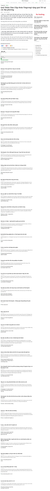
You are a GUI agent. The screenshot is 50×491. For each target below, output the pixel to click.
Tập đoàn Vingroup (11, 49)
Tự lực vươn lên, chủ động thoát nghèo (9, 247)
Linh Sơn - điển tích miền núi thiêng (9, 410)
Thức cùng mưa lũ (5, 311)
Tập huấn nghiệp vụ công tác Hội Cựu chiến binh (11, 453)
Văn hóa (33, 2)
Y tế (39, 2)
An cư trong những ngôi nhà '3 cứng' (9, 466)
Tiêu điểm (7, 2)
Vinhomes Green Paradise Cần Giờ (42, 55)
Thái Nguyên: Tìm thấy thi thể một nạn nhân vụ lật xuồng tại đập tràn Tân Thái (41, 27)
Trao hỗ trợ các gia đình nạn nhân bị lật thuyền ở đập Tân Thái (15, 273)
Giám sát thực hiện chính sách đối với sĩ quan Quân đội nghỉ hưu (15, 352)
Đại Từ (26, 49)
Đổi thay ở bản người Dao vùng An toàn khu (10, 68)
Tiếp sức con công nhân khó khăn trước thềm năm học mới (14, 382)
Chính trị (19, 2)
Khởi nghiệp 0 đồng (38, 45)
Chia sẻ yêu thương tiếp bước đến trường (10, 139)
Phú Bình (19, 49)
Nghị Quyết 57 (24, 2)
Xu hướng (40, 14)
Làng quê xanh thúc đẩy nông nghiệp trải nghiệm (12, 260)
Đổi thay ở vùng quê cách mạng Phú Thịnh (10, 111)
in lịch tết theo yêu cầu (38, 48)
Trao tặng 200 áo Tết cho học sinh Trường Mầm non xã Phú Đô (14, 21)
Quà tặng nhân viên (38, 50)
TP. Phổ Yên (23, 49)
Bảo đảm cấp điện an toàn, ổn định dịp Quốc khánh (12, 337)
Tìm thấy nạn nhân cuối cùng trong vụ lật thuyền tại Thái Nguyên (15, 287)
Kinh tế (29, 2)
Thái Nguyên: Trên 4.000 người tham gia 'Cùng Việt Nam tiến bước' (15, 152)
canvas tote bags (37, 53)
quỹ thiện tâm (5, 49)
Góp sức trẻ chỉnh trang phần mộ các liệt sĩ (10, 324)
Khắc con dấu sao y (38, 47)
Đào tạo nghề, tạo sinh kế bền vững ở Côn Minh (11, 193)
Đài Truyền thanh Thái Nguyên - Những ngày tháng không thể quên (15, 300)
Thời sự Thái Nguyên (13, 2)
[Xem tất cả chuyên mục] (45, 2)
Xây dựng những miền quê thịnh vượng (9, 98)
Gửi (1, 58)
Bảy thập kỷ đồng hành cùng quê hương (9, 179)
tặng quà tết (16, 49)
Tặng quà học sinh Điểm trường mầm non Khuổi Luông (13, 206)
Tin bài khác (4, 60)
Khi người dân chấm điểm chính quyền (9, 124)
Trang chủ (3, 5)
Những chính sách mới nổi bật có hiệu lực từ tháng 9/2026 (13, 165)
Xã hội (36, 2)
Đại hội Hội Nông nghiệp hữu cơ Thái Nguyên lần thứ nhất (14, 234)
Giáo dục (42, 2)
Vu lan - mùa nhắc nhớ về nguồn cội (9, 424)
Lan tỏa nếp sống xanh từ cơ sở (8, 480)
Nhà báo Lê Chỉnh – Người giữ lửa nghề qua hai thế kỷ (13, 221)
